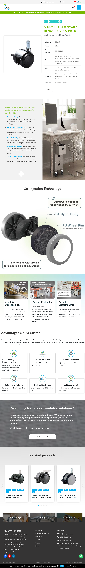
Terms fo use (69, 562)
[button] (38, 505)
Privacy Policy (78, 562)
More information (71, 566)
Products (20, 12)
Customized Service (42, 533)
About (37, 540)
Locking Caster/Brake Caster (34, 12)
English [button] (63, 2)
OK (62, 566)
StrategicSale (46, 562)
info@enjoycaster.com (49, 2)
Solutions (38, 537)
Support (38, 543)
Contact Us (61, 530)
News (37, 546)
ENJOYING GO (12, 562)
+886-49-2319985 (65, 537)
